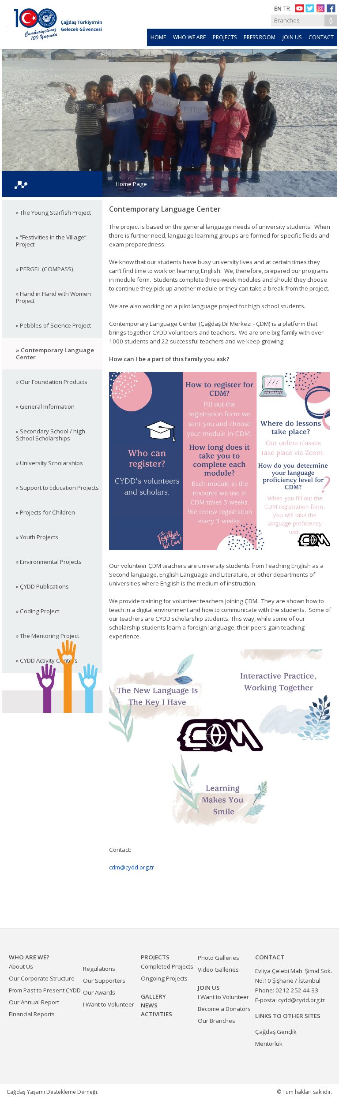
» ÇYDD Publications (42, 586)
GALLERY (153, 996)
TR (286, 8)
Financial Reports (32, 1014)
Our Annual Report (34, 1002)
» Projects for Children (45, 512)
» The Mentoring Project (47, 636)
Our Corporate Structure (42, 978)
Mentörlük (268, 1044)
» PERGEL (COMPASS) (44, 269)
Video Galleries (218, 969)
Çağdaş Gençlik (276, 1032)
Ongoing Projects (164, 978)
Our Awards (99, 992)
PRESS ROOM (259, 37)
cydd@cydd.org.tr (301, 1000)
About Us (21, 966)
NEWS (149, 1005)
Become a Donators (224, 1009)
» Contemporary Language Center (55, 353)
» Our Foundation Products (51, 382)
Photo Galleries (218, 958)
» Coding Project (37, 611)
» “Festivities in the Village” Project (51, 240)
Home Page (131, 184)
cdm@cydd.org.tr (131, 867)
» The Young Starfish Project (53, 212)
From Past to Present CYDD (45, 990)
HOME (158, 37)
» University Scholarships (49, 463)
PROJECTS (225, 37)
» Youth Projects (37, 537)
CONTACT (321, 37)
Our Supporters (104, 980)
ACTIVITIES (156, 1014)
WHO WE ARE (189, 37)
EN (278, 8)
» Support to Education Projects (57, 488)
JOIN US (291, 37)
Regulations (99, 969)
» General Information (45, 406)
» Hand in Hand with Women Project (53, 297)
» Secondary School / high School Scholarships (50, 434)
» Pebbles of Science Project (53, 325)
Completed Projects (167, 966)
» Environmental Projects (49, 562)
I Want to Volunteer (108, 1004)
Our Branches (216, 1021)
